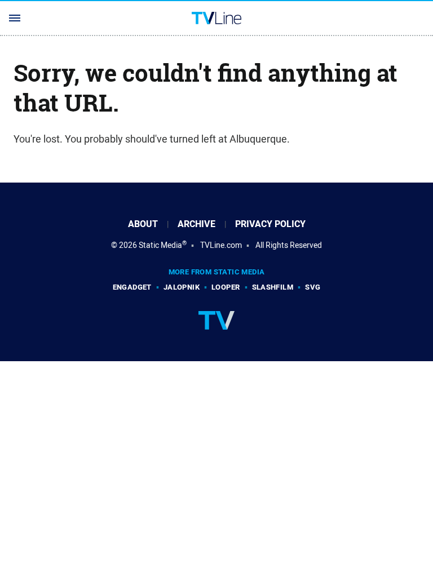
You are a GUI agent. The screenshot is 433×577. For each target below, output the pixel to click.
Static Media (160, 245)
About (143, 224)
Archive (196, 224)
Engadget (132, 287)
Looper (225, 287)
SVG (312, 287)
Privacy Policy (270, 224)
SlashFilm (273, 287)
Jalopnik (182, 287)
